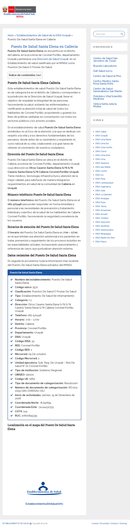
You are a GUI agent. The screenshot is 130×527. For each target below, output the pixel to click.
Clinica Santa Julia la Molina (105, 105)
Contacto (114, 523)
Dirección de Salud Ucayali (52, 59)
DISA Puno (100, 202)
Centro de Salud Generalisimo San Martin (107, 90)
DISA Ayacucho (102, 222)
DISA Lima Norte (103, 139)
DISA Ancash (101, 214)
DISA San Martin (102, 167)
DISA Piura (100, 179)
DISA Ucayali (101, 135)
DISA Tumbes (101, 218)
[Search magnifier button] (122, 34)
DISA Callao (101, 131)
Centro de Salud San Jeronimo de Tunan (105, 59)
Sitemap (123, 523)
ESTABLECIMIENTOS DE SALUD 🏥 (17, 523)
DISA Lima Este (102, 155)
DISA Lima (100, 159)
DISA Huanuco (102, 163)
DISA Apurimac (102, 226)
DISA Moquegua (103, 234)
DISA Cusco (101, 151)
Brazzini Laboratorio (105, 65)
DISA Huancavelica (104, 230)
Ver (38, 75)
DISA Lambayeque (104, 183)
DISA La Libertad (103, 194)
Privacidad (104, 523)
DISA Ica (99, 175)
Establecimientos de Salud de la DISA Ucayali (44, 35)
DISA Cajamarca (103, 186)
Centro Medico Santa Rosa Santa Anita (106, 82)
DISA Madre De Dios (105, 238)
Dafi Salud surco (102, 70)
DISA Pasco (101, 241)
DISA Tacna (100, 206)
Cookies (95, 523)
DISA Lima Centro (103, 147)
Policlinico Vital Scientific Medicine (107, 97)
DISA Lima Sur (102, 143)
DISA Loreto (101, 171)
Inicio (11, 35)
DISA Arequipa (102, 198)
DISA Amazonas (103, 210)
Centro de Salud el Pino (107, 76)
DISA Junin (100, 190)
